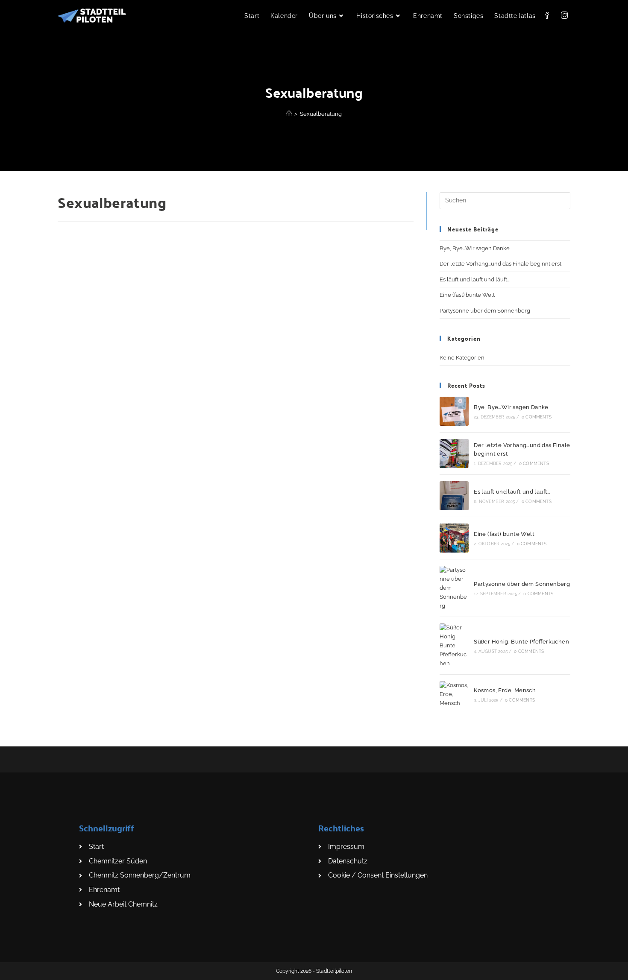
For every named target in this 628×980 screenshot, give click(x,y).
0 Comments (537, 417)
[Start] (289, 114)
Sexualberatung (321, 114)
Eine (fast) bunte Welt (467, 295)
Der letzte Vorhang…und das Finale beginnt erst (500, 263)
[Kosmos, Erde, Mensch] (454, 694)
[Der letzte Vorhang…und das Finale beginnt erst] (454, 453)
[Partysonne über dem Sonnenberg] (454, 588)
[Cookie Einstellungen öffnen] (19, 969)
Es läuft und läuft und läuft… (475, 279)
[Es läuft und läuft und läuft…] (454, 495)
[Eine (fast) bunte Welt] (454, 538)
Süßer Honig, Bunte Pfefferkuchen (521, 641)
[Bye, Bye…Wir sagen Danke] (454, 411)
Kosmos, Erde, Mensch (505, 690)
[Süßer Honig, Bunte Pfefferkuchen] (454, 645)
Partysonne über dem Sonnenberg (485, 310)
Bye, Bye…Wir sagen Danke (475, 248)
